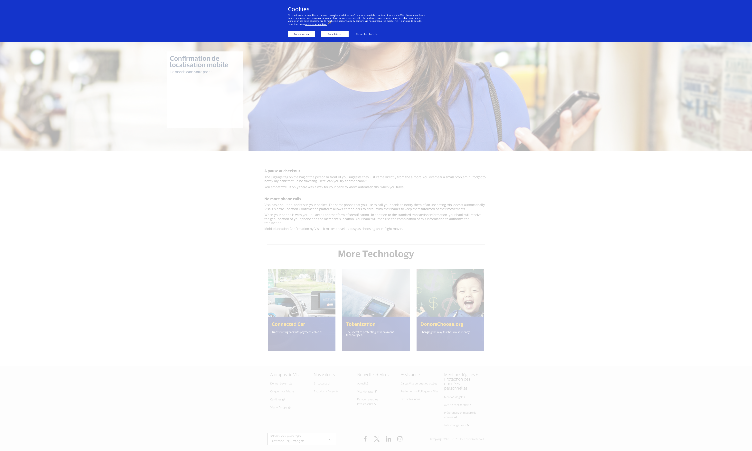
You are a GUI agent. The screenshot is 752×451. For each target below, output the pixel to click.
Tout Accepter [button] (301, 34)
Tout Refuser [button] (335, 34)
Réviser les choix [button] (365, 34)
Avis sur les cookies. (316, 24)
